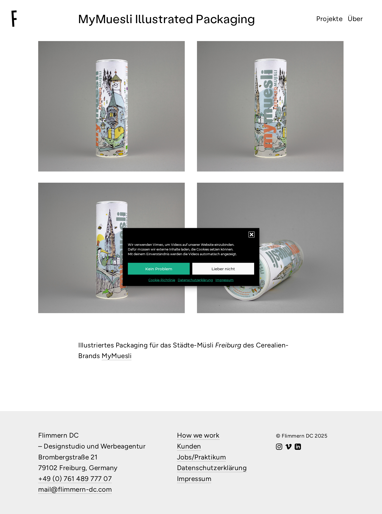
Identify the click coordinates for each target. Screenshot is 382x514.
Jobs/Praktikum (201, 457)
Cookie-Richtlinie (161, 280)
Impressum (224, 280)
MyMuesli (116, 356)
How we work (198, 435)
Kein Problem (158, 268)
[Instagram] (279, 447)
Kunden (189, 446)
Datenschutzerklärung (195, 280)
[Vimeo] (288, 447)
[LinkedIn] (298, 447)
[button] (251, 234)
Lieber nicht (223, 268)
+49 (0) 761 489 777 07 (75, 479)
